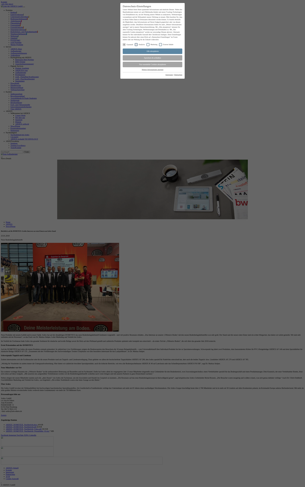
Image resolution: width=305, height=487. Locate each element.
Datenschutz (178, 75)
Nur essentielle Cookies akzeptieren (152, 64)
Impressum (169, 75)
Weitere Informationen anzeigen (152, 70)
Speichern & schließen (152, 58)
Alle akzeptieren (152, 51)
